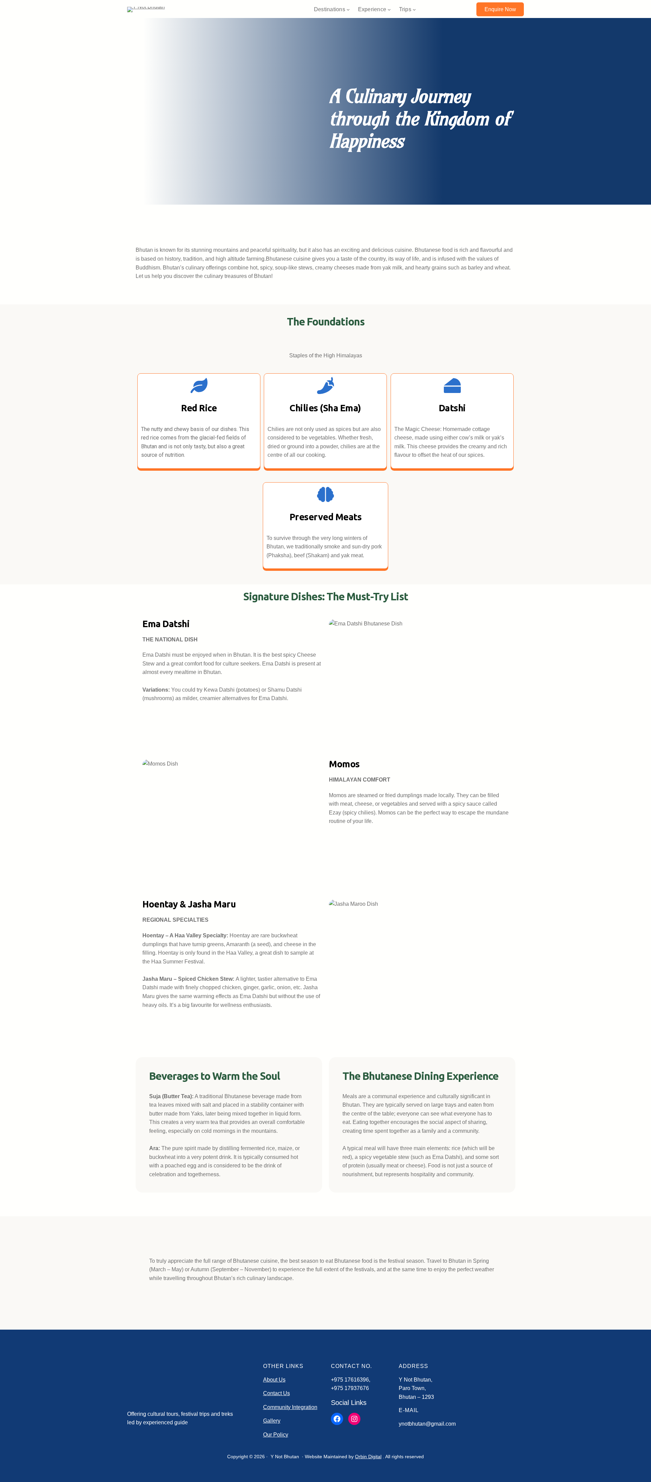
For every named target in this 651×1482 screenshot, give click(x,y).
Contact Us (276, 1393)
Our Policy (275, 1435)
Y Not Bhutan (285, 1456)
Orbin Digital (368, 1456)
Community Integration (290, 1407)
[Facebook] (337, 1419)
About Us (274, 1380)
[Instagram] (354, 1419)
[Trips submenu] (414, 9)
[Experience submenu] (389, 9)
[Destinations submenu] (348, 9)
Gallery (271, 1421)
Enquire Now (500, 9)
